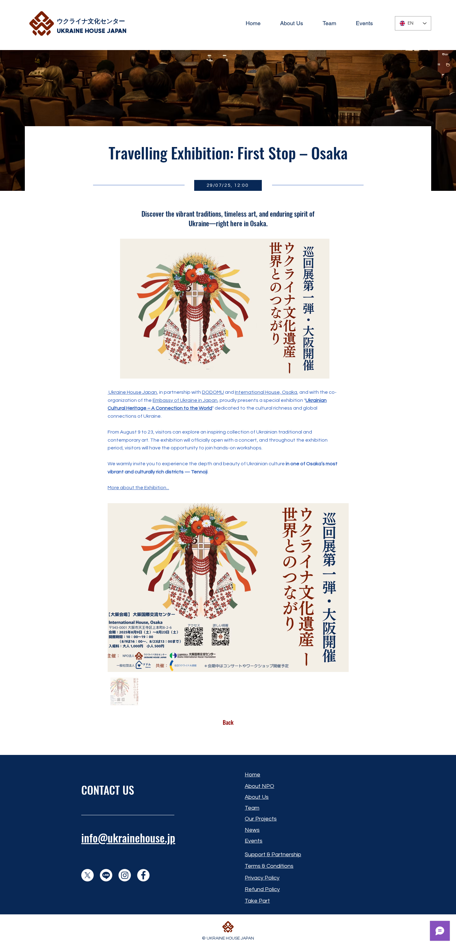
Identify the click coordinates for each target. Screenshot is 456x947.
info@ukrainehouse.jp (128, 838)
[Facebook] (143, 875)
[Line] (106, 875)
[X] (87, 875)
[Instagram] (124, 875)
